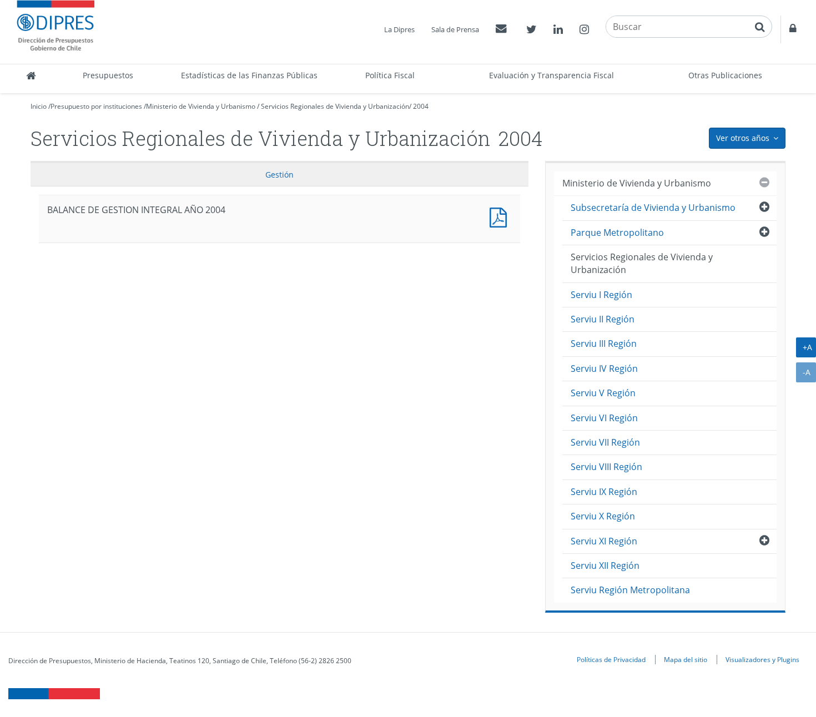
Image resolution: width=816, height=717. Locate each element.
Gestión (279, 174)
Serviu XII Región (605, 565)
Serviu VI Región (604, 418)
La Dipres (399, 29)
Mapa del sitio (685, 659)
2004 (421, 106)
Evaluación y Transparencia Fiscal (551, 75)
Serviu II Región (602, 319)
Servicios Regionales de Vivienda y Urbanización (335, 106)
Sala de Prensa (455, 29)
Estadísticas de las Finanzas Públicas (249, 75)
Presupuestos (108, 75)
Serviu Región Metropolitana (630, 590)
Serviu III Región (604, 343)
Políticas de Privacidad (611, 659)
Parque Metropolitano (617, 232)
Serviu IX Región (604, 492)
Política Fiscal (390, 75)
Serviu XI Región (604, 541)
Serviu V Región (603, 393)
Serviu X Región (603, 516)
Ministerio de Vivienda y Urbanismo (200, 106)
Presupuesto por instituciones (96, 106)
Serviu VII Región (605, 442)
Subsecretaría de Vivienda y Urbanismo (653, 207)
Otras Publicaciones (725, 75)
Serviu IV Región (604, 368)
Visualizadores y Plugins (762, 659)
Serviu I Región (601, 295)
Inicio (39, 106)
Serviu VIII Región (606, 467)
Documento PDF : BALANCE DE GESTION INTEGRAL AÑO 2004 (501, 216)
